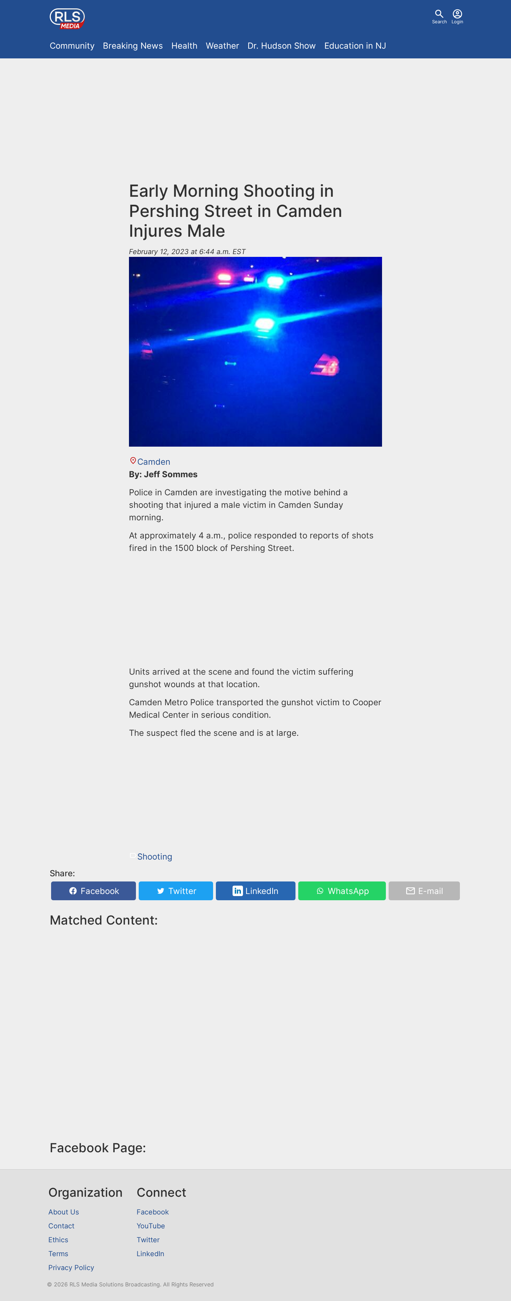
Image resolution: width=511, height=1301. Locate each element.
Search (439, 21)
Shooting (154, 857)
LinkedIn (260, 891)
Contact (61, 1226)
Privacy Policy (71, 1267)
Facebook (98, 891)
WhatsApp (347, 891)
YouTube (151, 1226)
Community (72, 46)
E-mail (429, 891)
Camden (153, 462)
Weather (222, 46)
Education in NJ (355, 46)
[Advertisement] (255, 123)
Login (457, 21)
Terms (58, 1254)
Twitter (181, 891)
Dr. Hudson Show (282, 46)
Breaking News (133, 46)
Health (184, 46)
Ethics (58, 1240)
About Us (63, 1212)
